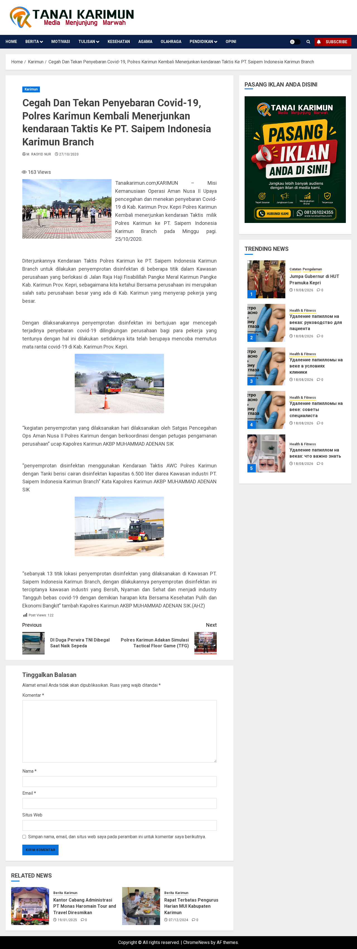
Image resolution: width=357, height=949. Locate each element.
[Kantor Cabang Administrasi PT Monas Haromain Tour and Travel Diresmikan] (30, 906)
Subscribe (336, 42)
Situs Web (32, 815)
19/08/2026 (303, 290)
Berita (32, 41)
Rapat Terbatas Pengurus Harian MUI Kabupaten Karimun (191, 906)
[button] (308, 41)
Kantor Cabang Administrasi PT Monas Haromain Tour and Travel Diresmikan (84, 906)
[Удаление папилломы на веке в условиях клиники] (266, 366)
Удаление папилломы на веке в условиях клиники (316, 366)
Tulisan (86, 41)
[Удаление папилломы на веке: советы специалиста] (266, 410)
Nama (29, 771)
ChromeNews (196, 942)
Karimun (31, 89)
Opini (231, 41)
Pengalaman (312, 269)
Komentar (33, 695)
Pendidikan (201, 41)
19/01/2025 (67, 920)
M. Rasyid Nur (38, 154)
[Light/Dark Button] (295, 42)
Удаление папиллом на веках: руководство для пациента (316, 322)
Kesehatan (119, 41)
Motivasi (60, 41)
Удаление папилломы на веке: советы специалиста (316, 409)
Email (29, 793)
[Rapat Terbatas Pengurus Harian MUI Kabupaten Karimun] (141, 906)
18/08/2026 (303, 336)
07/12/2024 (178, 920)
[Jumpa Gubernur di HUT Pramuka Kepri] (266, 279)
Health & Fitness (303, 310)
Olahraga (171, 41)
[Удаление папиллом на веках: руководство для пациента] (266, 323)
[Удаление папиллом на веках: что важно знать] (266, 453)
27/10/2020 (69, 154)
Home (11, 41)
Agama (145, 41)
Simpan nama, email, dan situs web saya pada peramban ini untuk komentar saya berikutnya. (117, 836)
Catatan (295, 269)
